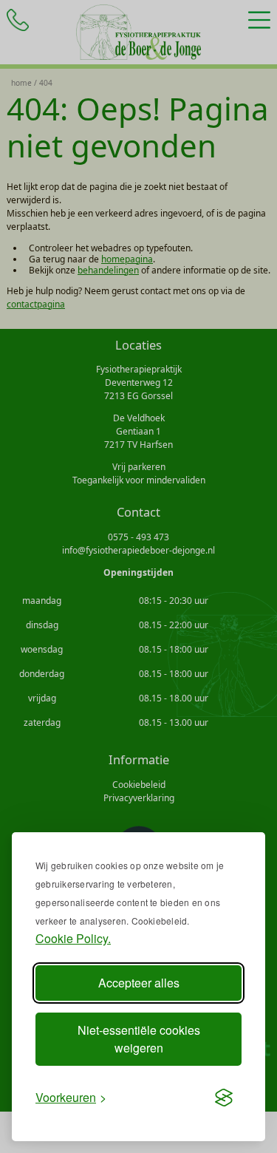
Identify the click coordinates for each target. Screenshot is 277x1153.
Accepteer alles (138, 982)
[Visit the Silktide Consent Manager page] (224, 1097)
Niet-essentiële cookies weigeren (139, 1038)
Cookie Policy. (73, 938)
